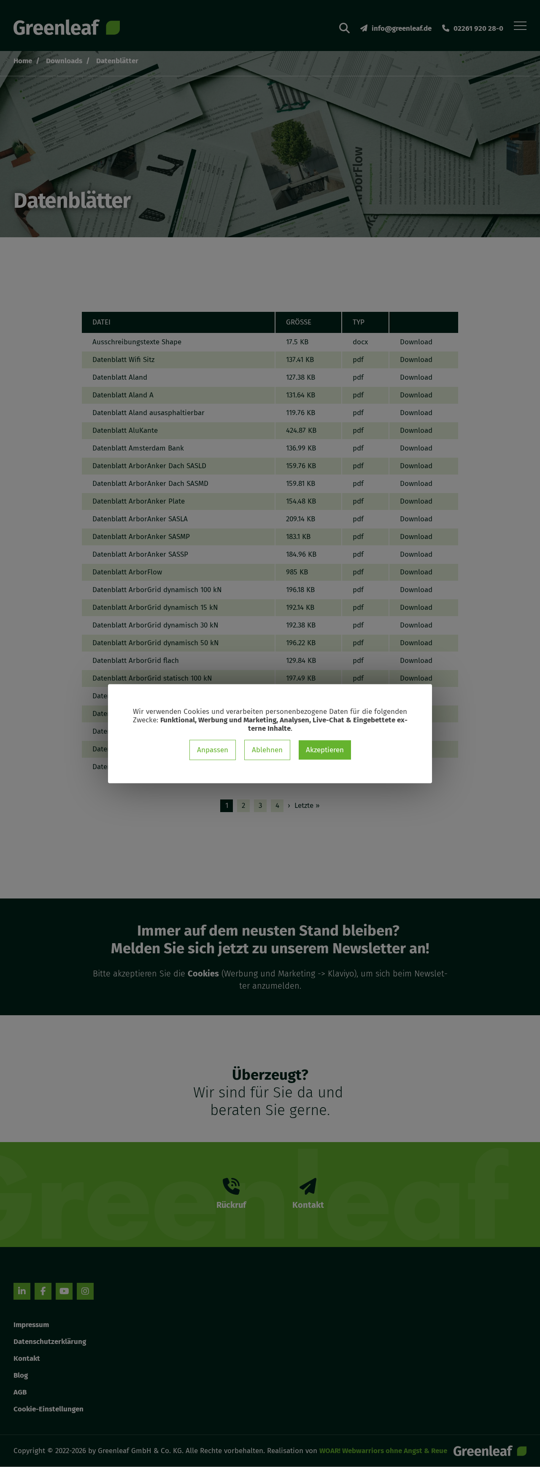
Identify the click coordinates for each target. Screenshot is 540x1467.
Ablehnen (267, 749)
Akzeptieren (325, 749)
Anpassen (212, 749)
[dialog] (270, 733)
